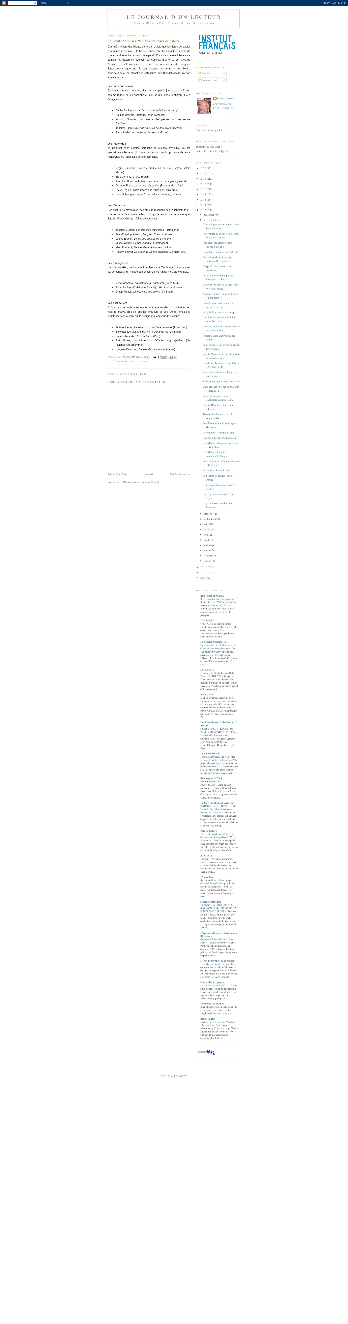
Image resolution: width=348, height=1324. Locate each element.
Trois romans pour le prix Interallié (221, 381)
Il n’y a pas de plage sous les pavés (217, 598)
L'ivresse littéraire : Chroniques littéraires (218, 934)
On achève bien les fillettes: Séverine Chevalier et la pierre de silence (217, 646)
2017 (203, 184)
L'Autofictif (206, 620)
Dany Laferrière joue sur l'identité (221, 252)
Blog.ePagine (207, 1018)
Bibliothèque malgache (209, 146)
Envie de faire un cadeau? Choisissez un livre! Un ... (218, 398)
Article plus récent (117, 474)
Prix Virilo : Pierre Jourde (216, 470)
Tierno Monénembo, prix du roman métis (218, 416)
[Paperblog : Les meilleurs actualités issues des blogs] (206, 1055)
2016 (203, 189)
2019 (203, 173)
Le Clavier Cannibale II (213, 641)
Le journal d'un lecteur (174, 16)
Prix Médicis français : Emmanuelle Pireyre (215, 454)
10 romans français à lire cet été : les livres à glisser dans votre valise (217, 758)
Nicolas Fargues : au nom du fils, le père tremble (220, 296)
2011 (203, 567)
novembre (209, 220)
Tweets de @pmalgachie (209, 130)
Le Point (142, 361)
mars (206, 550)
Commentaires (209, 80)
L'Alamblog (207, 877)
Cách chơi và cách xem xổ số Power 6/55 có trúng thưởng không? (217, 835)
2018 (203, 178)
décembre (209, 214)
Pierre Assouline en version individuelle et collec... (217, 259)
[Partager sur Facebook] (171, 357)
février (207, 555)
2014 (203, 199)
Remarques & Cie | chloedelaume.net (211, 779)
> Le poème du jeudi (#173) (214, 985)
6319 (203, 623)
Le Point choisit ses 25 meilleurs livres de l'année (220, 286)
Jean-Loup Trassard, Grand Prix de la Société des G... (221, 365)
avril (206, 545)
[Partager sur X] (167, 357)
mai (206, 540)
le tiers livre (207, 694)
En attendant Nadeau (212, 595)
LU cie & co (207, 669)
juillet (207, 529)
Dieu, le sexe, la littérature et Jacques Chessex (218, 305)
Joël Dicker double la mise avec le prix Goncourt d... (221, 328)
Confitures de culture (212, 1003)
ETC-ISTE (206, 855)
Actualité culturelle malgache (212, 151)
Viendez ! (205, 858)
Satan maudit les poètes (211, 880)
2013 (203, 205)
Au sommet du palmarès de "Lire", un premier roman (221, 235)
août (206, 524)
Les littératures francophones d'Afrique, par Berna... (218, 277)
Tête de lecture (208, 831)
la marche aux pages (212, 982)
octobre (208, 513)
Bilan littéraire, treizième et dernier (217, 1006)
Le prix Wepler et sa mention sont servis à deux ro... (221, 356)
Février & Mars (208, 784)
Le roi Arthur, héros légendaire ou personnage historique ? (216, 811)
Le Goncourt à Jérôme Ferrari (218, 432)
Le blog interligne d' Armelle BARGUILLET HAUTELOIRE (218, 804)
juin (206, 534)
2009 (203, 577)
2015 (203, 194)
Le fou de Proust (209, 753)
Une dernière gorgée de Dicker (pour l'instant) (219, 319)
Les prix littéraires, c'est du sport (220, 312)
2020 (203, 168)
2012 (203, 210)
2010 (203, 572)
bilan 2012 (128, 361)
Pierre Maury (226, 98)
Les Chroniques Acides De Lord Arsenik (218, 723)
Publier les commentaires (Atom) (141, 482)
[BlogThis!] (164, 357)
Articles (205, 73)
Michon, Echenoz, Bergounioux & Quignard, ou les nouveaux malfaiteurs (218, 699)
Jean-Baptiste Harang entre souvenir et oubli (217, 244)
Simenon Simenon (210, 901)
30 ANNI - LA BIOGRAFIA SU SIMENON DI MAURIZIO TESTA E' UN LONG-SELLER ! (218, 908)
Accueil (148, 474)
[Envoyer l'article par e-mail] (154, 357)
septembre (209, 519)
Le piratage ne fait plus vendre (215, 963)
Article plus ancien (180, 474)
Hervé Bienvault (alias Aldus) (217, 960)
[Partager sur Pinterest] (175, 357)
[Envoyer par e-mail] (160, 357)
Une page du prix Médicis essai (220, 438)
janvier (208, 561)
